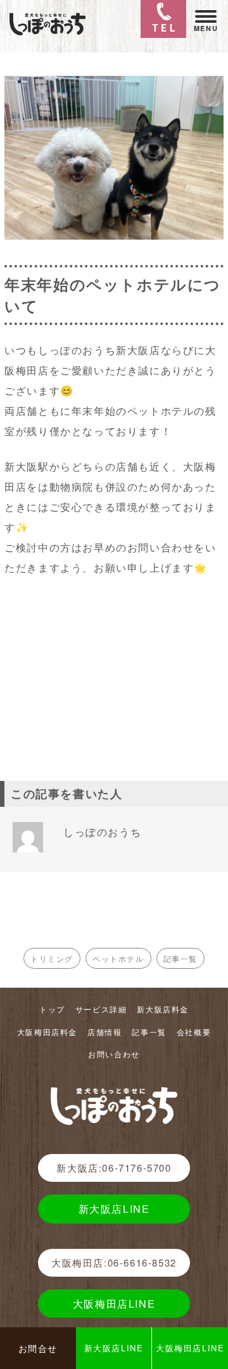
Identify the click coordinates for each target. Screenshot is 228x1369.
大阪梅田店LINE (114, 1303)
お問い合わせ (114, 1053)
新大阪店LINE (114, 1208)
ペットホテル (118, 958)
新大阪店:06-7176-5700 (113, 1167)
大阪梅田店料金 (47, 1031)
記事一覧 (180, 958)
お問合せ (38, 1348)
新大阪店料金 (163, 1009)
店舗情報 (104, 1031)
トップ (52, 1009)
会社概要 (194, 1031)
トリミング (51, 958)
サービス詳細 (101, 1009)
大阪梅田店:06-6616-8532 (114, 1262)
